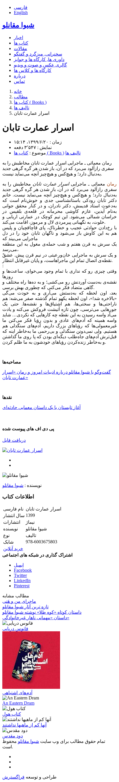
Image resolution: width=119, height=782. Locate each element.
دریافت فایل (14, 440)
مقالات (20, 48)
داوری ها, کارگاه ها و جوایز (39, 59)
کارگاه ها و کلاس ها (32, 70)
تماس (19, 81)
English (21, 12)
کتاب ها (21, 43)
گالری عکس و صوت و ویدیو (40, 64)
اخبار (18, 37)
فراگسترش (13, 777)
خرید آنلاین (13, 548)
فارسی (20, 7)
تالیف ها (73, 152)
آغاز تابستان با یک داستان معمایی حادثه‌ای (41, 407)
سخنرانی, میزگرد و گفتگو (38, 53)
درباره (19, 75)
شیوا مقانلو (18, 25)
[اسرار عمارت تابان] (22, 450)
